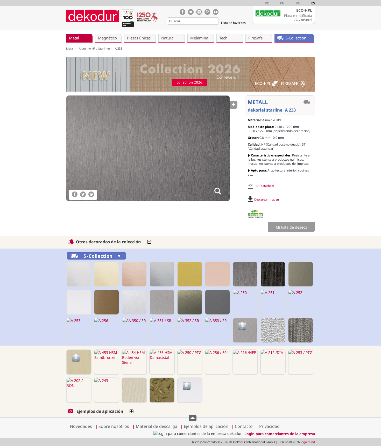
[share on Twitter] (83, 194)
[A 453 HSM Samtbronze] (106, 362)
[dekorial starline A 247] (161, 302)
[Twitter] (191, 12)
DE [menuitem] (267, 3)
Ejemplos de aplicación (206, 426)
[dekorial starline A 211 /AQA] (161, 390)
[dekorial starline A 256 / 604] (217, 362)
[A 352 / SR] (189, 330)
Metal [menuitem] (74, 37)
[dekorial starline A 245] (134, 302)
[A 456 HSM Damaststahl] (161, 362)
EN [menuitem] (282, 3)
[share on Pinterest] (91, 194)
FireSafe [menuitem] (255, 37)
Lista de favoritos (233, 22)
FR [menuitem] (298, 3)
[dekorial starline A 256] (106, 330)
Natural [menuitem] (167, 37)
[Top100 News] (128, 19)
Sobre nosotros (113, 426)
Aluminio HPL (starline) (95, 48)
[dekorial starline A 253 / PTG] (300, 362)
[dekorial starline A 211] (106, 274)
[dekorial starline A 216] (161, 274)
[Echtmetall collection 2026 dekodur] (190, 74)
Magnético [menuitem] (107, 37)
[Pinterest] (207, 12)
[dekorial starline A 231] (189, 274)
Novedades (81, 426)
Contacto (244, 426)
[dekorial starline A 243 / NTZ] (134, 390)
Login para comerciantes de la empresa (279, 433)
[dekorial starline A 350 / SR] (134, 330)
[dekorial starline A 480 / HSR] (272, 330)
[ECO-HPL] (255, 213)
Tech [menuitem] (223, 37)
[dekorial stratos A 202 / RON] (78, 390)
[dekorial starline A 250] (244, 302)
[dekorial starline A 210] (78, 274)
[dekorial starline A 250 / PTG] (189, 362)
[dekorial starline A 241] (78, 302)
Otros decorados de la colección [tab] (108, 242)
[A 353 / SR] (217, 330)
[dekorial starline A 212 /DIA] (272, 362)
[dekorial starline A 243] (106, 390)
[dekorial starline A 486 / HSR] (300, 330)
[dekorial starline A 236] (300, 274)
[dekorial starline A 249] (217, 302)
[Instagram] (199, 12)
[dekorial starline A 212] (134, 274)
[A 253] (78, 330)
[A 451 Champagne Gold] (78, 362)
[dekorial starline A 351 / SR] (161, 330)
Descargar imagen (266, 199)
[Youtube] (215, 12)
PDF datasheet (264, 186)
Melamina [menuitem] (199, 37)
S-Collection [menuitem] (295, 37)
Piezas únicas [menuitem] (139, 37)
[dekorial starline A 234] (272, 274)
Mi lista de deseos (291, 227)
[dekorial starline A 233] (147, 148)
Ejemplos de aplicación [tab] (99, 411)
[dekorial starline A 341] (189, 390)
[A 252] (300, 302)
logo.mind (308, 442)
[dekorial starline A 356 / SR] (244, 330)
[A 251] (272, 302)
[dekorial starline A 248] (189, 302)
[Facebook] (182, 12)
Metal (70, 48)
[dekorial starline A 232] (217, 274)
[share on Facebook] (74, 194)
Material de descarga (154, 426)
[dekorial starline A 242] (106, 302)
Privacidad (269, 426)
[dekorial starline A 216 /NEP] (244, 362)
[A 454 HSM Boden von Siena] (134, 362)
